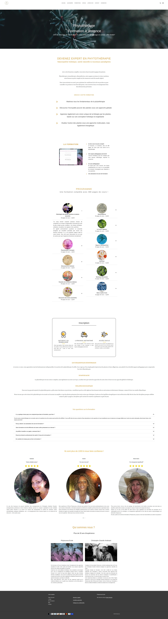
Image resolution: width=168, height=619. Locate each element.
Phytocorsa (118, 613)
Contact (49, 604)
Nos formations (51, 600)
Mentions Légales (76, 597)
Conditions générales (77, 600)
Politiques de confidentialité (79, 602)
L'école (49, 599)
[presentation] (5, 488)
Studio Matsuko (109, 597)
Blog (49, 602)
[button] (83, 518)
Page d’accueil (51, 597)
